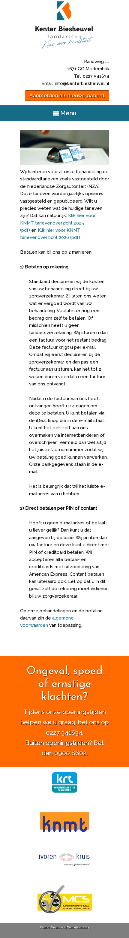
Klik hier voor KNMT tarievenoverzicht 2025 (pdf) (58, 223)
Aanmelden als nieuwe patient (67, 95)
